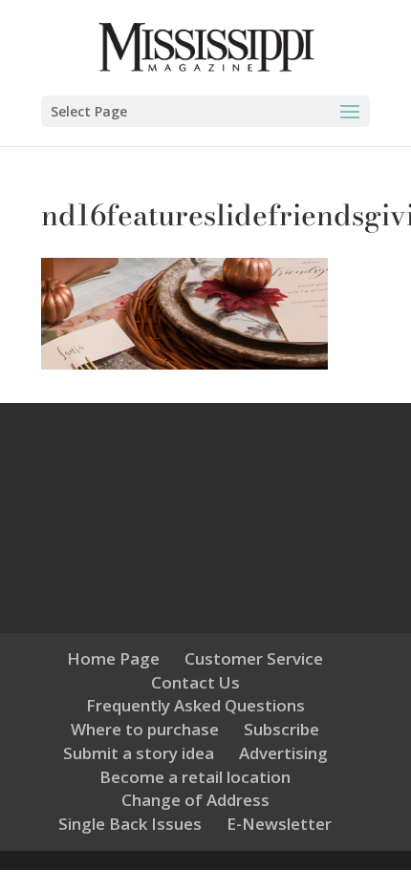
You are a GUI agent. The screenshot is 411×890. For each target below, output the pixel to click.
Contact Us (195, 682)
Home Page (113, 658)
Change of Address (195, 800)
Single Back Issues (130, 824)
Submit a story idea (138, 753)
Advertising (283, 753)
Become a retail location (195, 777)
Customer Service (253, 658)
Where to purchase (145, 729)
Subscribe (281, 729)
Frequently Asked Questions (195, 705)
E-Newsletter (279, 824)
